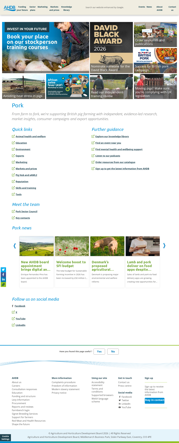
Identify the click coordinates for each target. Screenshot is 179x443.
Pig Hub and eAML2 (26, 175)
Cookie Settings (5, 437)
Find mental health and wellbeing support (119, 149)
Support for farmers (22, 417)
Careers (16, 385)
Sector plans (33, 8)
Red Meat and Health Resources (29, 420)
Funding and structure (24, 396)
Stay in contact (154, 400)
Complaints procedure (64, 382)
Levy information (21, 399)
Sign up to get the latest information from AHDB (122, 168)
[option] (36, 260)
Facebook (127, 396)
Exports (20, 155)
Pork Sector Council (26, 211)
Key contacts (23, 217)
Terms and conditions (97, 390)
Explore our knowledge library (112, 136)
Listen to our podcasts (107, 155)
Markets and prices (54, 8)
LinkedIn (20, 325)
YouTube (20, 318)
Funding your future (22, 8)
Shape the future (21, 424)
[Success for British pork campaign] (155, 60)
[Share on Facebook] (3, 274)
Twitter (125, 400)
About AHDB (159, 8)
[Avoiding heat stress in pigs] (23, 86)
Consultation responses (24, 389)
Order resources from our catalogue (115, 162)
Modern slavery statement (66, 389)
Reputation (22, 181)
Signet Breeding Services (25, 413)
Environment (23, 149)
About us (16, 382)
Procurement (19, 403)
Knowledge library (66, 8)
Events (142, 6)
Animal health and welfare (31, 136)
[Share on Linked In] (3, 279)
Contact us (172, 8)
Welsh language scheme (100, 400)
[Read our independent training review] (111, 86)
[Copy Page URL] (3, 284)
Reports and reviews (22, 406)
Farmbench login (21, 410)
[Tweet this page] (3, 269)
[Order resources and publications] (155, 34)
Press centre (124, 385)
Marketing (43, 6)
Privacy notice (59, 392)
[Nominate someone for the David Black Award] (111, 47)
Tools (19, 194)
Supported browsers (102, 395)
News (149, 6)
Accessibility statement (98, 384)
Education (21, 142)
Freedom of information (64, 385)
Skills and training (26, 188)
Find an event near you (108, 142)
